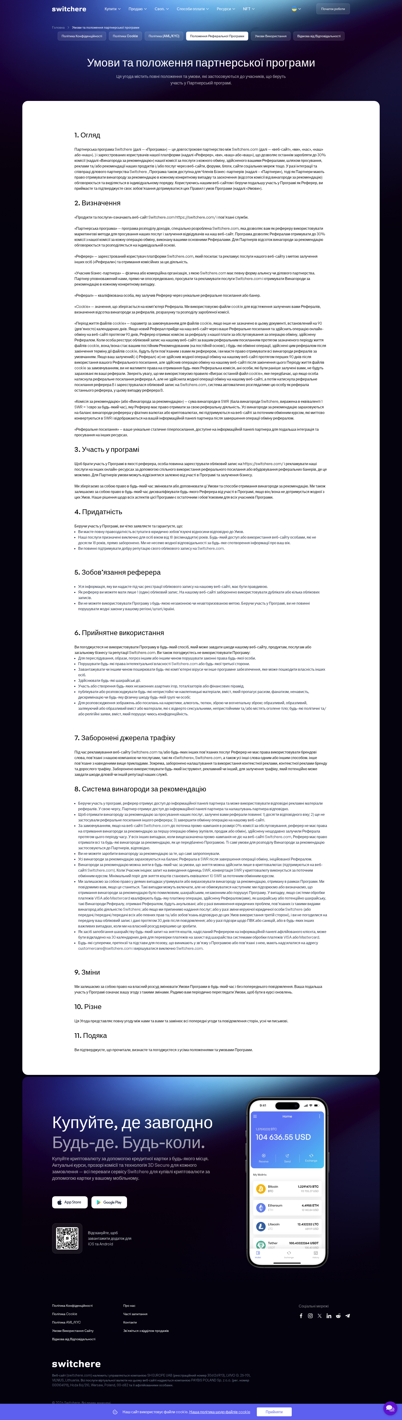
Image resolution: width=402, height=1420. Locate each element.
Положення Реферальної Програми (217, 36)
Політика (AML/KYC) (164, 36)
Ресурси (224, 9)
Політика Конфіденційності (82, 36)
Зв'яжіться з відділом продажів (146, 1331)
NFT (247, 9)
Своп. (160, 9)
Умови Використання (271, 36)
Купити (111, 9)
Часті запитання (135, 1314)
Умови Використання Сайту (73, 1331)
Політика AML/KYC (66, 1322)
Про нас (129, 1305)
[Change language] (296, 8)
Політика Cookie (125, 36)
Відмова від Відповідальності (319, 36)
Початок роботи (333, 9)
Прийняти (274, 1412)
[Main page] (69, 8)
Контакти (130, 1322)
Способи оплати (191, 9)
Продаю (136, 9)
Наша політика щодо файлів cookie (219, 1412)
